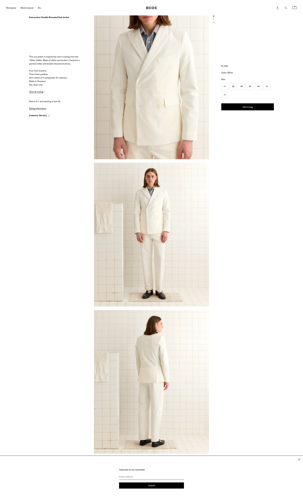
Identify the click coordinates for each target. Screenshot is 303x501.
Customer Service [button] (38, 115)
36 (225, 86)
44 (258, 86)
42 (250, 86)
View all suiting (36, 91)
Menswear (11, 7)
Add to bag (248, 106)
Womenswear (27, 7)
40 (241, 86)
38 (233, 86)
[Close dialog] (299, 459)
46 (267, 86)
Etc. (39, 7)
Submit (151, 485)
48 (225, 94)
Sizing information (37, 108)
